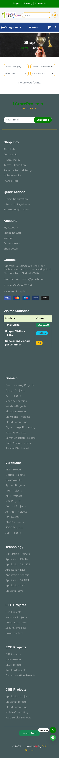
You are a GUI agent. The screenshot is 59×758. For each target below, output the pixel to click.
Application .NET (15, 569)
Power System (14, 633)
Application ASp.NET (17, 564)
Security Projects (15, 432)
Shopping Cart (12, 232)
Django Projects (15, 390)
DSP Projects (13, 659)
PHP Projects (13, 490)
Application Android (17, 575)
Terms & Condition (15, 165)
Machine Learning (16, 401)
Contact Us (10, 154)
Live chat (43, 730)
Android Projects (15, 506)
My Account (11, 227)
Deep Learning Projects (19, 385)
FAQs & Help (11, 180)
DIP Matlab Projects (17, 554)
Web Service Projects (18, 717)
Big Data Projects (15, 411)
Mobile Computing (16, 712)
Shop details (11, 248)
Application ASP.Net (17, 559)
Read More (29, 733)
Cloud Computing (16, 422)
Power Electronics (16, 622)
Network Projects (16, 617)
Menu (35, 27)
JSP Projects (13, 532)
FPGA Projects (14, 527)
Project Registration (16, 199)
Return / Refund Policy (18, 170)
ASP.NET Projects (16, 511)
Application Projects (17, 696)
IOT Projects (13, 395)
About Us (9, 149)
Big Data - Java (14, 590)
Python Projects (15, 485)
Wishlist (8, 238)
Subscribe (42, 119)
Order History (12, 243)
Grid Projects (13, 612)
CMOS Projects (14, 522)
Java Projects (13, 480)
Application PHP (15, 585)
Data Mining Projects (18, 443)
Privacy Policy (12, 159)
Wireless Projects (15, 406)
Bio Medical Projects (17, 416)
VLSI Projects (13, 469)
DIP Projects (13, 654)
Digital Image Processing (20, 427)
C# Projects (12, 517)
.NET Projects (13, 496)
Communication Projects (20, 437)
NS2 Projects (13, 501)
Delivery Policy (12, 175)
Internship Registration (17, 204)
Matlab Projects (15, 474)
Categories (11, 27)
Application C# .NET (17, 580)
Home (24, 47)
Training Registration (16, 209)
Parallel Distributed (17, 448)
